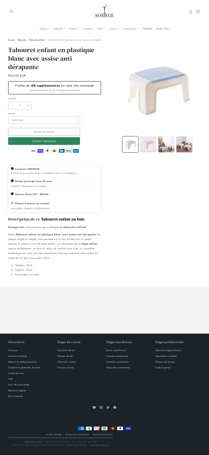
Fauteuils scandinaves (117, 361)
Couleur (12, 113)
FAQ (10, 379)
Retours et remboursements (22, 361)
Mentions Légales (17, 390)
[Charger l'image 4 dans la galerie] (184, 144)
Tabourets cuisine (66, 361)
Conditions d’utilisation (103, 434)
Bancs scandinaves (116, 350)
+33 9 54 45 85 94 (76, 445)
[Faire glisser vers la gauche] (117, 144)
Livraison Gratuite (17, 356)
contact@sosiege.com (99, 445)
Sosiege (57, 434)
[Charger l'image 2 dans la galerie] (148, 144)
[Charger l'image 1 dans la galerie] (130, 144)
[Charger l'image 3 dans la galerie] (166, 144)
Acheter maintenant (44, 141)
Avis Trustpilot (15, 396)
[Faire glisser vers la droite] (197, 144)
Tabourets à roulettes (166, 356)
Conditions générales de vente (24, 367)
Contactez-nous (16, 373)
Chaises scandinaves (117, 356)
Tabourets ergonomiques (168, 350)
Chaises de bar (65, 356)
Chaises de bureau (165, 361)
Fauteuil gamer (163, 367)
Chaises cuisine (65, 367)
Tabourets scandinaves (118, 367)
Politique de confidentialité (77, 434)
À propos (13, 350)
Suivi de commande (18, 384)
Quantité (12, 98)
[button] (11, 11)
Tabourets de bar (66, 350)
